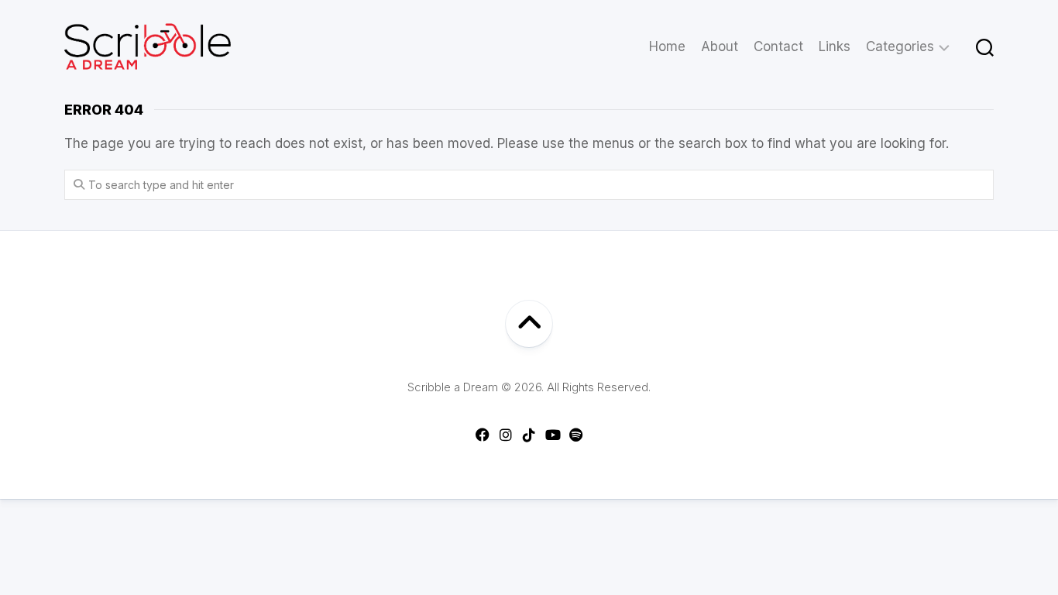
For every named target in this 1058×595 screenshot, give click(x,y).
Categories (900, 46)
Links (834, 46)
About (719, 46)
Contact (778, 46)
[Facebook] (482, 435)
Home (667, 46)
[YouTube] (552, 435)
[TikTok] (529, 435)
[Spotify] (575, 435)
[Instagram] (506, 435)
